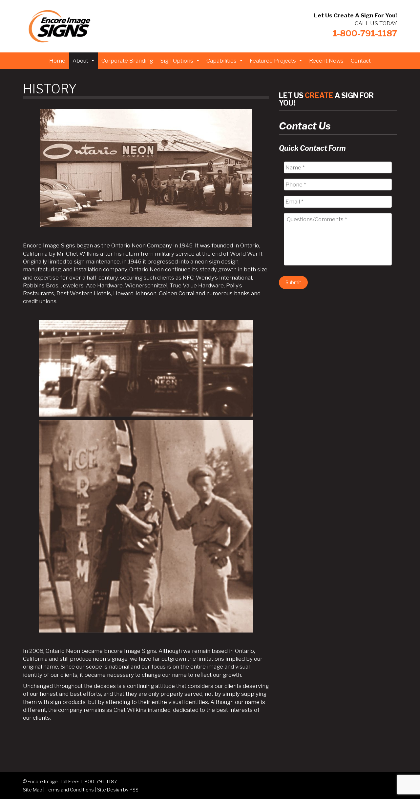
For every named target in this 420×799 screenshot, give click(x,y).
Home (57, 60)
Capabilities (225, 62)
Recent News (326, 60)
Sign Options (180, 62)
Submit (293, 282)
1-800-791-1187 (365, 33)
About (84, 62)
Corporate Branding (127, 60)
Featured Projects (277, 62)
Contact (361, 60)
